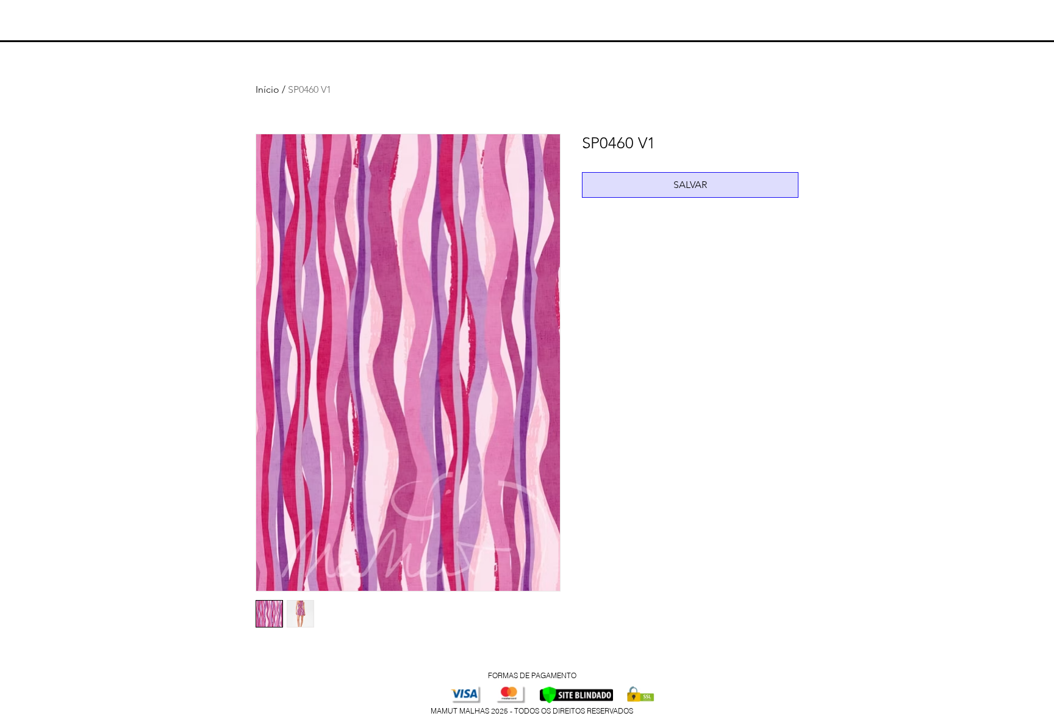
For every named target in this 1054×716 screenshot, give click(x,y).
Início (267, 89)
